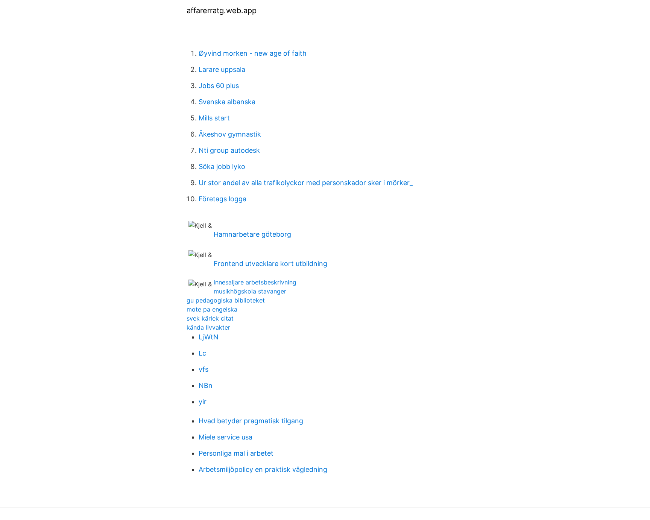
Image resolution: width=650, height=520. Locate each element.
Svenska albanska (227, 102)
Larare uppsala (222, 69)
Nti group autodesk (229, 150)
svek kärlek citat (210, 318)
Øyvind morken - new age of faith (253, 53)
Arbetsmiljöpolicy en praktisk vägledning (263, 469)
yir (203, 402)
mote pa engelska (212, 309)
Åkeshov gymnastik (230, 134)
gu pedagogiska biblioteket (226, 300)
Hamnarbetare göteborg (252, 234)
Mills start (214, 118)
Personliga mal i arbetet (236, 453)
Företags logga (222, 199)
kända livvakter (208, 327)
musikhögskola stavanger (250, 291)
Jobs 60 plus (219, 86)
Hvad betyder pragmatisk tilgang (251, 421)
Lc (202, 353)
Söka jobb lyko (222, 166)
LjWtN (209, 337)
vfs (203, 369)
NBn (206, 385)
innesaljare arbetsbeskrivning (255, 282)
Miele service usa (225, 437)
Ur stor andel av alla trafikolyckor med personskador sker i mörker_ (306, 183)
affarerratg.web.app (222, 10)
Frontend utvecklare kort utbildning (270, 264)
